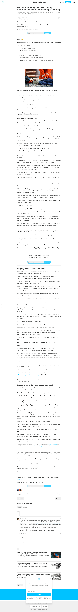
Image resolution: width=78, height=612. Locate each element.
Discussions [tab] (26, 548)
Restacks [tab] (25, 507)
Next (57, 498)
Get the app (45, 606)
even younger (36, 375)
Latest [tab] (21, 548)
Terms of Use (45, 597)
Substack (33, 609)
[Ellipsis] (61, 519)
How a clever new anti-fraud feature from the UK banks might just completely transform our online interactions (33, 556)
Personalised (38, 446)
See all (19, 585)
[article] (39, 556)
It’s (34, 446)
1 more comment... (20, 542)
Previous (21, 498)
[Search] (60, 2)
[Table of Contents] (1, 306)
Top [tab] (18, 548)
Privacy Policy (48, 598)
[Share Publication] (63, 2)
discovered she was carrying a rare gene (40, 92)
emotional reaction (30, 377)
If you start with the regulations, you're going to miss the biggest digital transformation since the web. (32, 567)
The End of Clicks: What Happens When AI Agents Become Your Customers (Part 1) (33, 575)
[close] (51, 579)
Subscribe (68, 2)
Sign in (74, 2)
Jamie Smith (24, 558)
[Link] (15, 118)
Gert (20, 518)
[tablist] (22, 507)
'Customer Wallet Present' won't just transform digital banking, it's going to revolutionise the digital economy (32, 553)
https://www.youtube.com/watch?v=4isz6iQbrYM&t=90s (48, 523)
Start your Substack (36, 606)
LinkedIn (19, 479)
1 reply (22, 537)
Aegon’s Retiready (52, 444)
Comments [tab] (20, 507)
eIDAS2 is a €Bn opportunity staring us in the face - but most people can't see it (32, 564)
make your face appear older (24, 375)
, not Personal (44, 446)
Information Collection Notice (38, 598)
